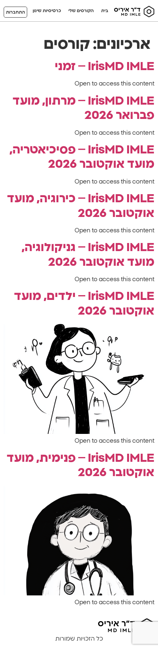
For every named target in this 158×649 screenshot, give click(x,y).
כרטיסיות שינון (47, 10)
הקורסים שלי (81, 10)
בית (104, 10)
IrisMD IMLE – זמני (104, 66)
